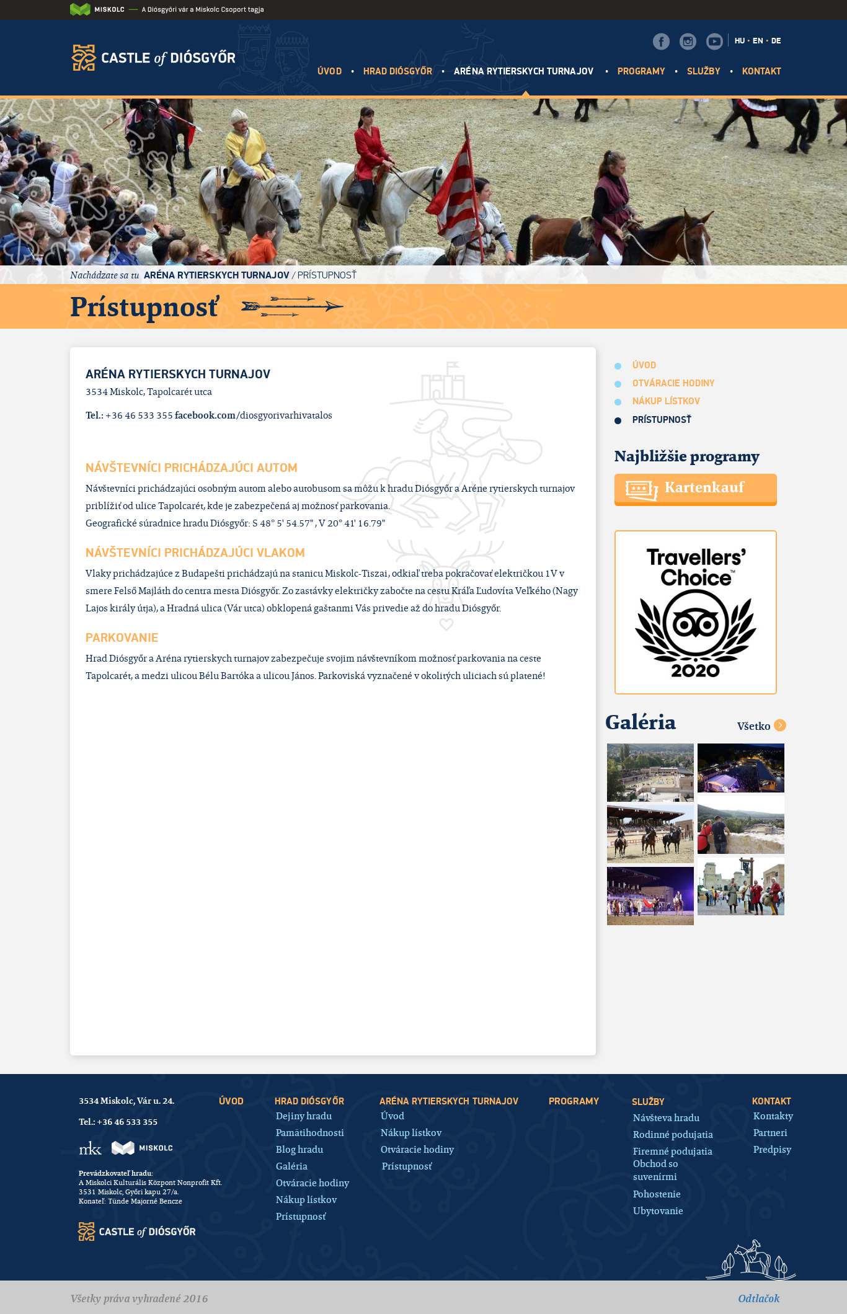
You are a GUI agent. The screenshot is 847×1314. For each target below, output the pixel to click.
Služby (703, 72)
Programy (641, 72)
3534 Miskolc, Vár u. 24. (126, 1100)
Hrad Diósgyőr (398, 72)
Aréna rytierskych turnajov (524, 72)
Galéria (292, 1165)
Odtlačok (758, 1298)
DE (776, 41)
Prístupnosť (327, 275)
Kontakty (773, 1115)
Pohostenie (657, 1193)
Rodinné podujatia (673, 1134)
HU (740, 41)
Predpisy (772, 1148)
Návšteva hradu (666, 1117)
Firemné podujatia (672, 1150)
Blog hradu (299, 1148)
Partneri (770, 1132)
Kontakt (761, 72)
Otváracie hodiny (674, 383)
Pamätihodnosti (310, 1132)
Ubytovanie (658, 1210)
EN (758, 41)
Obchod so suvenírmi (655, 1170)
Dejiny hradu (304, 1115)
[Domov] (157, 57)
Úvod (329, 72)
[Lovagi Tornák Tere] (650, 773)
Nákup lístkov (666, 401)
